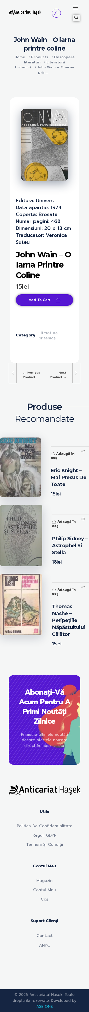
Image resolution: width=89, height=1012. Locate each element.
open (59, 117)
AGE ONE (44, 1006)
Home (20, 57)
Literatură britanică (48, 335)
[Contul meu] (56, 13)
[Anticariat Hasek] (25, 12)
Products (39, 57)
